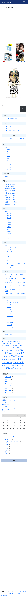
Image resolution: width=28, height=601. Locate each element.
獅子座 (9, 222)
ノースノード (15, 347)
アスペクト (8, 126)
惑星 (6, 147)
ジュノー (9, 305)
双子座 (9, 218)
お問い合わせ (12, 595)
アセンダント (11, 252)
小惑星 (6, 300)
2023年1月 (8, 384)
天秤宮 (9, 356)
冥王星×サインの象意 (11, 204)
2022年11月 (8, 388)
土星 (8, 163)
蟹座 (8, 220)
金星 (8, 156)
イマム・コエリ (6, 344)
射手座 (9, 231)
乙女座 (9, 225)
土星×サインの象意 (10, 197)
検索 (3, 105)
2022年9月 (8, 393)
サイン (6, 211)
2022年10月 (8, 390)
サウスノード (20, 344)
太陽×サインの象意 (10, 184)
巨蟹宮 (13, 359)
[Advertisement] (14, 27)
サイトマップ (4, 593)
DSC (6, 342)
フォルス (9, 311)
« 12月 (13, 436)
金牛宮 (16, 368)
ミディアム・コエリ (7, 350)
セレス (9, 320)
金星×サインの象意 (10, 191)
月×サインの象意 (9, 186)
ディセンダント (11, 254)
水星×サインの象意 (10, 188)
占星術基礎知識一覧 (14, 118)
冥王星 (9, 169)
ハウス (6, 177)
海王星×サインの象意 (11, 202)
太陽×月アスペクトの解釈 (12, 131)
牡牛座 (9, 216)
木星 (8, 160)
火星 (8, 158)
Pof (8, 261)
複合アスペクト (9, 128)
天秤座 (9, 227)
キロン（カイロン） (12, 302)
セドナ (9, 318)
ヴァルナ (9, 325)
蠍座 (8, 229)
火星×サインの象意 (10, 193)
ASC (3, 342)
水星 (8, 153)
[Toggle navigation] (24, 2)
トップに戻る (23, 591)
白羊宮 (22, 365)
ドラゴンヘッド (11, 247)
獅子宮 (13, 365)
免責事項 (11, 593)
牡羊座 (9, 213)
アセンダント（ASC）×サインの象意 (15, 283)
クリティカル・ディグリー (12, 442)
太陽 (8, 149)
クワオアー (10, 316)
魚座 (8, 238)
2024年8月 (8, 379)
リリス (9, 267)
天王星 (9, 165)
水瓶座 (9, 236)
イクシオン (10, 327)
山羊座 (9, 234)
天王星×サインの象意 (11, 200)
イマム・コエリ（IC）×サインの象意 (15, 293)
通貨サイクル (8, 334)
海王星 (9, 167)
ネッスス (9, 314)
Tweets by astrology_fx (15, 457)
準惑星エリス (11, 322)
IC (7, 258)
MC (8, 256)
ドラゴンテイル (11, 249)
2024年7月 (8, 381)
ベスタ (9, 307)
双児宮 (14, 353)
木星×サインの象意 (10, 195)
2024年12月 (8, 377)
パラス (9, 309)
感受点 (6, 245)
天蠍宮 (19, 356)
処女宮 (10, 353)
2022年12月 (8, 386)
